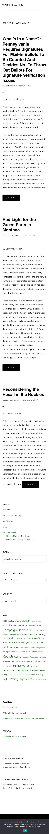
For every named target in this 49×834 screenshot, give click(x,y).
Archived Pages (9, 532)
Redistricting (12, 656)
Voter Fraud (15, 665)
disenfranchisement (26, 634)
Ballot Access (26, 625)
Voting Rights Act (21, 679)
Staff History (7, 521)
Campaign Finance (15, 630)
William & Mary (41, 679)
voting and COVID (14, 674)
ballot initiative (36, 625)
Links (4, 527)
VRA (34, 679)
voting (4, 675)
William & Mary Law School (14, 713)
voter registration (24, 670)
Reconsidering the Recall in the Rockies (23, 391)
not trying (37, 341)
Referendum (25, 657)
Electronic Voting (21, 638)
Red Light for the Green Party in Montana (19, 224)
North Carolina (20, 652)
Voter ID (27, 665)
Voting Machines (29, 674)
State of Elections (12, 4)
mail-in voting (35, 648)
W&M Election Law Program (14, 736)
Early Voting (39, 634)
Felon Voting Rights (35, 638)
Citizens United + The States (18, 536)
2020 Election (23, 620)
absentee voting (11, 625)
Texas (32, 661)
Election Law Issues (11, 707)
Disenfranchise (13, 634)
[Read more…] (13, 198)
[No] (46, 826)
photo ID (29, 651)
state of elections (12, 661)
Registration (34, 657)
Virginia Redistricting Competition (20, 539)
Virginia (38, 661)
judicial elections (24, 648)
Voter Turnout (39, 671)
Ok (25, 830)
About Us (6, 509)
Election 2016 (9, 638)
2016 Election (8, 621)
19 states (25, 421)
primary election (38, 652)
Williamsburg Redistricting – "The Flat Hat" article (23, 718)
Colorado (4, 634)
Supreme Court (24, 661)
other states (31, 469)
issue (25, 139)
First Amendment (11, 642)
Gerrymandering (30, 642)
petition (39, 437)
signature (30, 107)
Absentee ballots (36, 621)
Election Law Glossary (11, 515)
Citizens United (37, 630)
